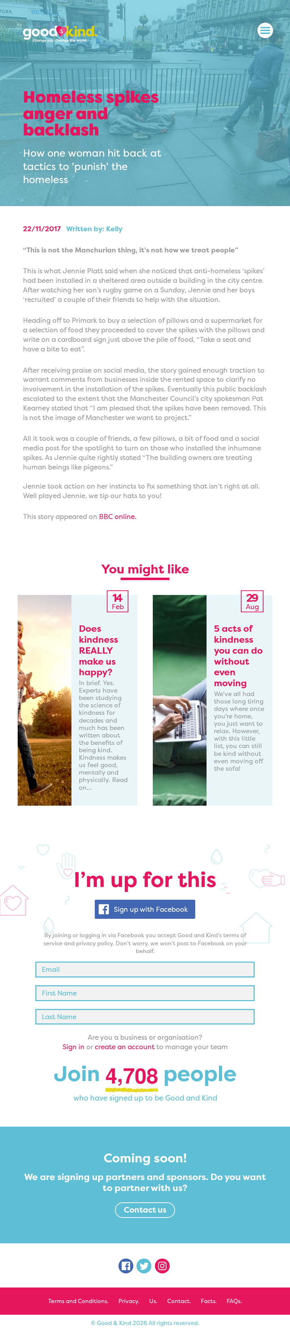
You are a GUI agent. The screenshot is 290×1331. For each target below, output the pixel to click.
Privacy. (128, 1301)
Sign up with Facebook (151, 909)
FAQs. (234, 1301)
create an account (125, 1046)
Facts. (209, 1301)
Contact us (145, 1209)
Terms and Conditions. (78, 1301)
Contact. (179, 1301)
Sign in (74, 1046)
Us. (153, 1301)
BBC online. (118, 516)
